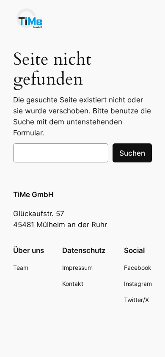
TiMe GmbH (33, 194)
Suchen (132, 153)
